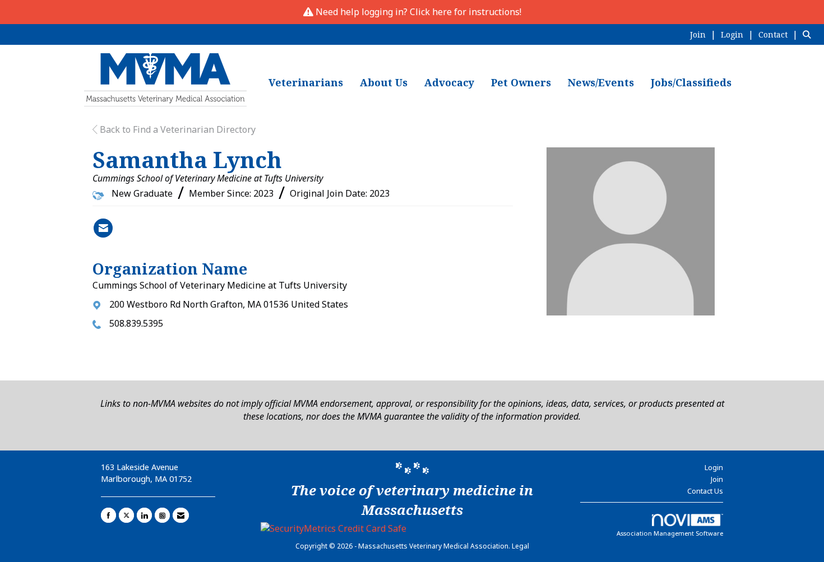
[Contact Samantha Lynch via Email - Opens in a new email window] (103, 228)
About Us (384, 82)
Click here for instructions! (465, 12)
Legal (520, 546)
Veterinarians (306, 82)
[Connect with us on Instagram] (162, 515)
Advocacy (449, 82)
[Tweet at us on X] (126, 515)
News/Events (601, 82)
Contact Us (705, 491)
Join (717, 479)
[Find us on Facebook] (108, 515)
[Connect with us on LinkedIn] (144, 515)
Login (714, 467)
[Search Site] (809, 34)
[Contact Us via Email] (181, 515)
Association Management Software (670, 533)
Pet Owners (521, 82)
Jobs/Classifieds (691, 82)
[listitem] (704, 34)
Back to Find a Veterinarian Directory (177, 129)
